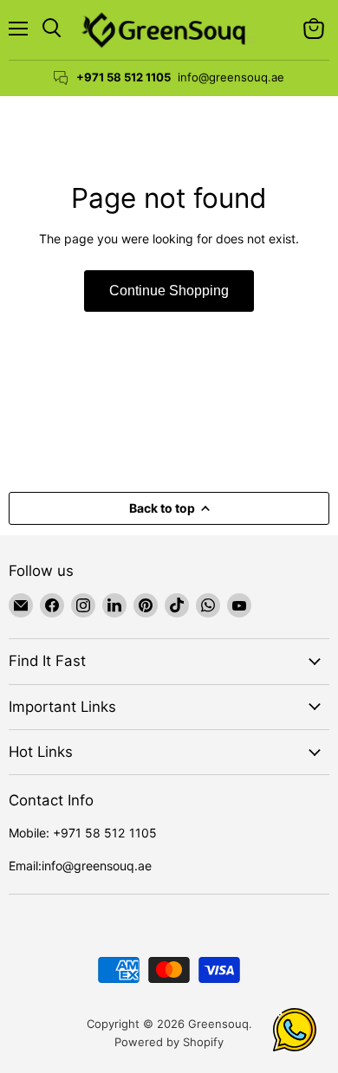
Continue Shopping (169, 290)
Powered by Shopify (169, 1042)
